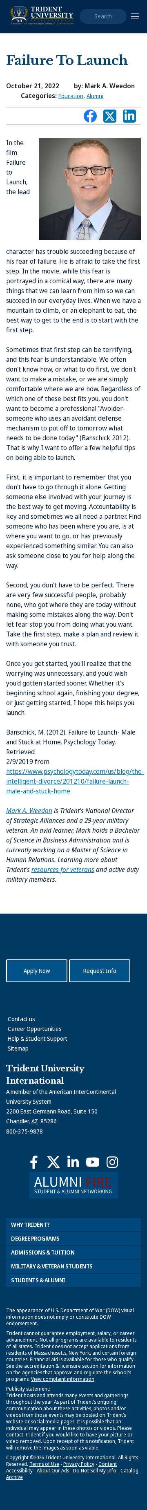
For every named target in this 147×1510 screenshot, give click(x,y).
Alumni (95, 96)
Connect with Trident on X (109, 118)
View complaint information (62, 1379)
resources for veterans (62, 869)
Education (70, 96)
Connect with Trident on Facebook (90, 118)
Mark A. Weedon (29, 810)
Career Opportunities (35, 1029)
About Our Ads (53, 1470)
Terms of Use (44, 1464)
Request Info (99, 971)
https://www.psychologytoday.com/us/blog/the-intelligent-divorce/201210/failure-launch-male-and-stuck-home (75, 781)
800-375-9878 (24, 1131)
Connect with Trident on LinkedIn (129, 118)
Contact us (21, 1019)
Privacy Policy (78, 1464)
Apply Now (37, 971)
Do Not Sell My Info (94, 1470)
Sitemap (18, 1048)
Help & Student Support (37, 1038)
